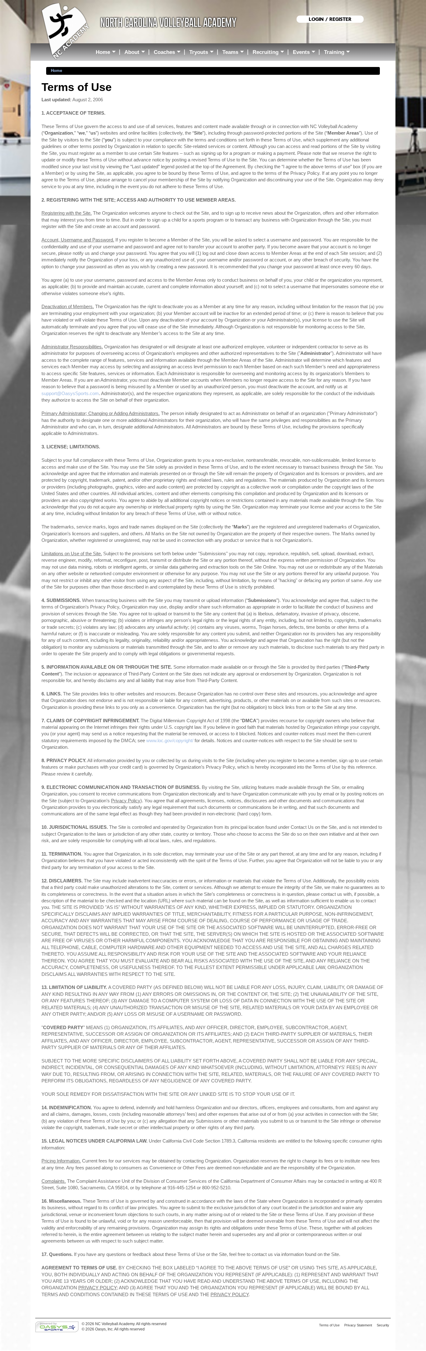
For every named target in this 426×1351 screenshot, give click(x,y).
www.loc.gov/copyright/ (169, 740)
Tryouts (202, 53)
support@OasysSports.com (70, 393)
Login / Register (330, 19)
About (136, 53)
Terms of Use (329, 1325)
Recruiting (270, 53)
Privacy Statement (358, 1325)
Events (305, 53)
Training (338, 53)
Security (383, 1325)
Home (107, 53)
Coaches (168, 53)
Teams (234, 53)
